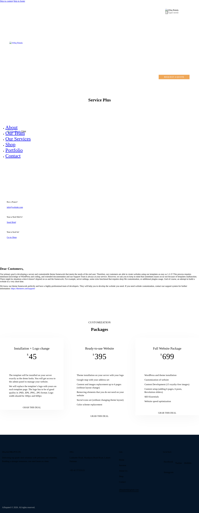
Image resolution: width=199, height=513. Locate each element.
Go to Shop (12, 237)
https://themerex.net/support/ (23, 288)
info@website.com (15, 207)
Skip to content (6, 1)
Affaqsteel (6, 507)
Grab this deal (32, 407)
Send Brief (11, 222)
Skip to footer (19, 1)
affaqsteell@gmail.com (129, 490)
